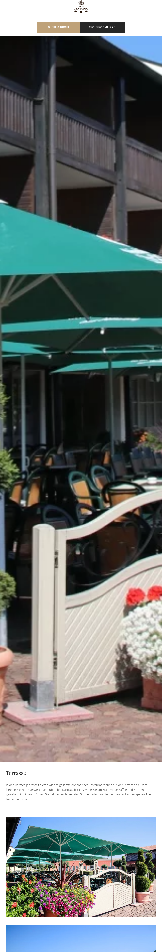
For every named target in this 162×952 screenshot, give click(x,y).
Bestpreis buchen (58, 27)
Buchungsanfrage (103, 27)
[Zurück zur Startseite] (81, 7)
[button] (154, 7)
